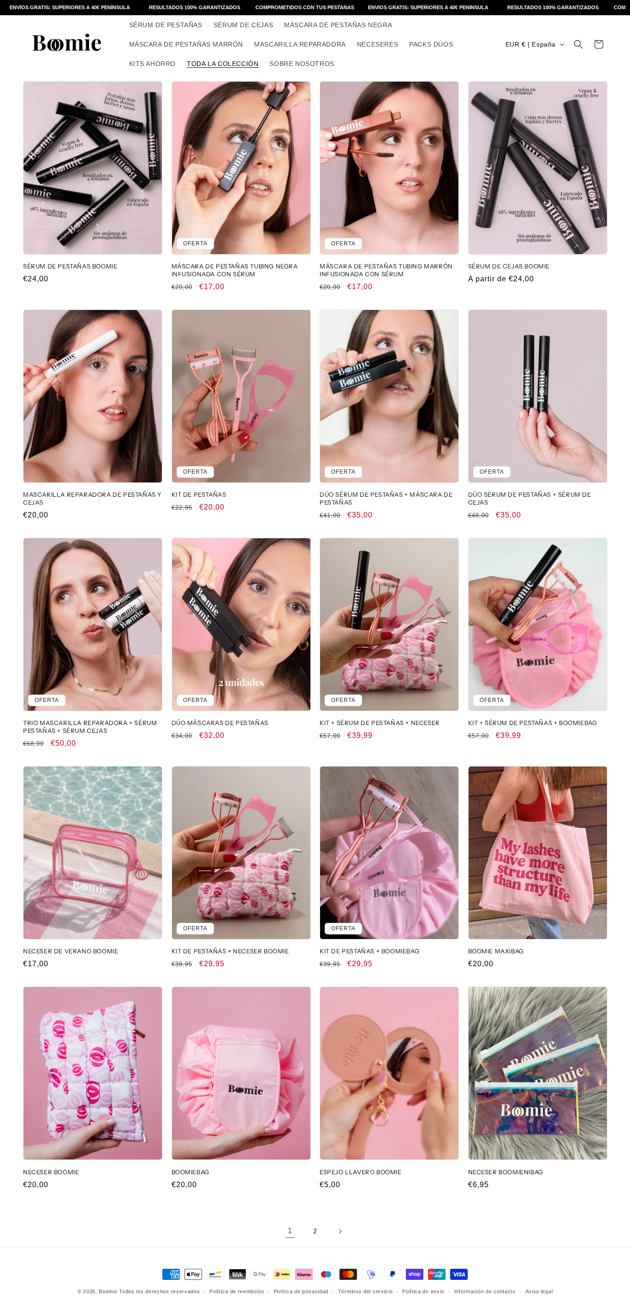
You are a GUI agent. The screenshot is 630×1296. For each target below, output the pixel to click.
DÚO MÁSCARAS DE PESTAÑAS (220, 722)
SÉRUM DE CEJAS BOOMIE (509, 266)
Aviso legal (539, 1291)
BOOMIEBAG (190, 1172)
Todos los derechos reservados (159, 1291)
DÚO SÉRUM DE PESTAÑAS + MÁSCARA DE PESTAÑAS (386, 498)
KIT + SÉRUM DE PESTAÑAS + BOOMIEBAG (532, 722)
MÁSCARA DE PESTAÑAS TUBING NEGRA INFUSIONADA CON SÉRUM (235, 270)
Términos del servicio (365, 1291)
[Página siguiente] (340, 1231)
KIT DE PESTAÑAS (199, 494)
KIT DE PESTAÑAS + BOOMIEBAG (369, 951)
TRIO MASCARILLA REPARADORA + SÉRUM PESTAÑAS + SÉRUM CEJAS (90, 726)
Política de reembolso (236, 1291)
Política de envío (423, 1291)
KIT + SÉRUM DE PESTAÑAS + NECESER (380, 722)
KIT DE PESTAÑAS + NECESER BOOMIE (230, 951)
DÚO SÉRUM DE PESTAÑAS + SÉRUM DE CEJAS (529, 498)
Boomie (108, 1291)
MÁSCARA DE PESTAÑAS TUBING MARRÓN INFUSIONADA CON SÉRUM (386, 270)
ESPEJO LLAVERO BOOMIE (361, 1172)
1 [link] (290, 1231)
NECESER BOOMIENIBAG (505, 1172)
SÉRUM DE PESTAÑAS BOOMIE (70, 266)
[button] (578, 44)
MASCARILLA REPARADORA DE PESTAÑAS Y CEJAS (92, 498)
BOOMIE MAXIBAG (496, 951)
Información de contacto (485, 1291)
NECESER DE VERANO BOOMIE (70, 951)
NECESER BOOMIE (51, 1172)
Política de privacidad (301, 1291)
